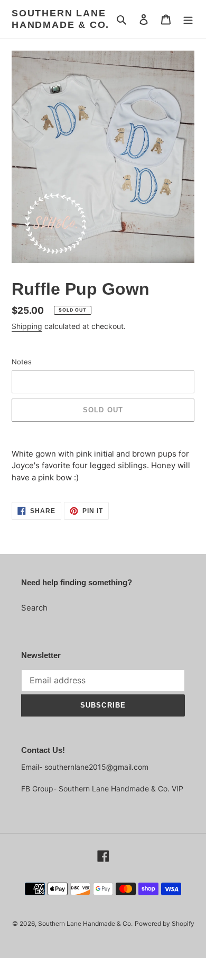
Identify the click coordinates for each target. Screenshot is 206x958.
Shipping (27, 326)
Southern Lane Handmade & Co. (60, 19)
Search (34, 608)
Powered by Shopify (164, 923)
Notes (22, 361)
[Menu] (188, 19)
